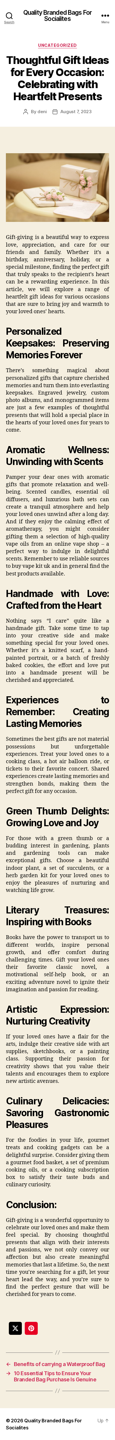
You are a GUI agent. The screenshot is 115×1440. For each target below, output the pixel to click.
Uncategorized (57, 45)
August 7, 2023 (75, 111)
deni (42, 111)
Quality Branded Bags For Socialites (57, 15)
